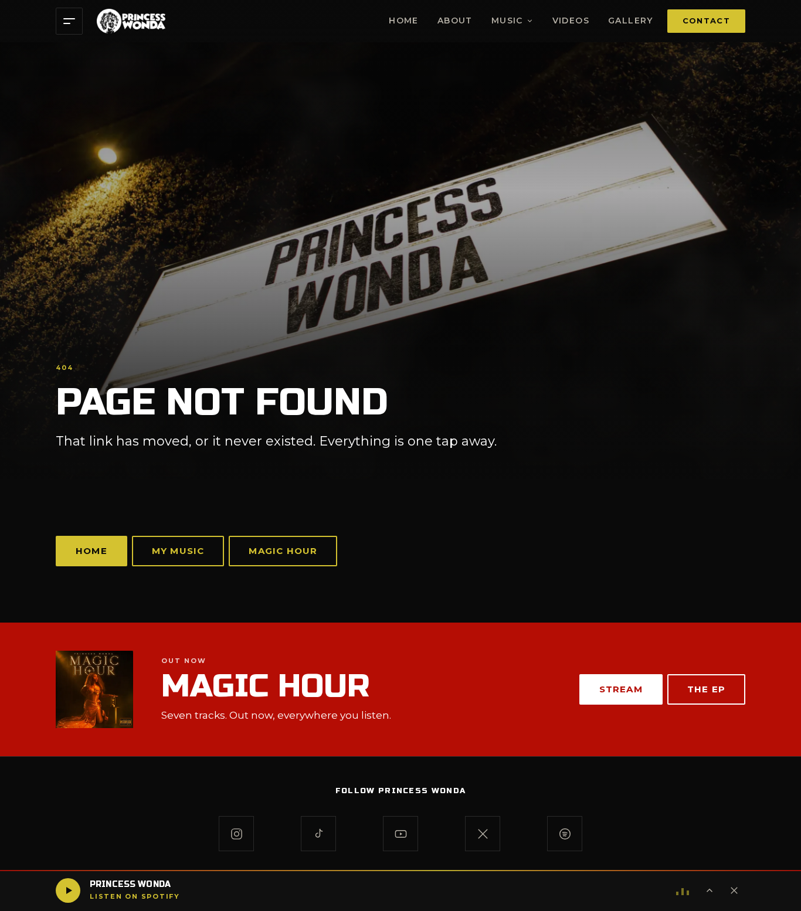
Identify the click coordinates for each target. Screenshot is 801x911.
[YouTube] (400, 833)
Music (507, 20)
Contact (706, 20)
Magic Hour (283, 550)
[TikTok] (318, 833)
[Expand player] (709, 890)
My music (178, 550)
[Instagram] (236, 833)
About (455, 20)
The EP (706, 689)
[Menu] (69, 21)
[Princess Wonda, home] (131, 21)
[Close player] (734, 890)
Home (404, 20)
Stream (621, 689)
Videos (570, 20)
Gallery (630, 20)
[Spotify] (564, 833)
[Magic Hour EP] (94, 689)
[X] (482, 833)
